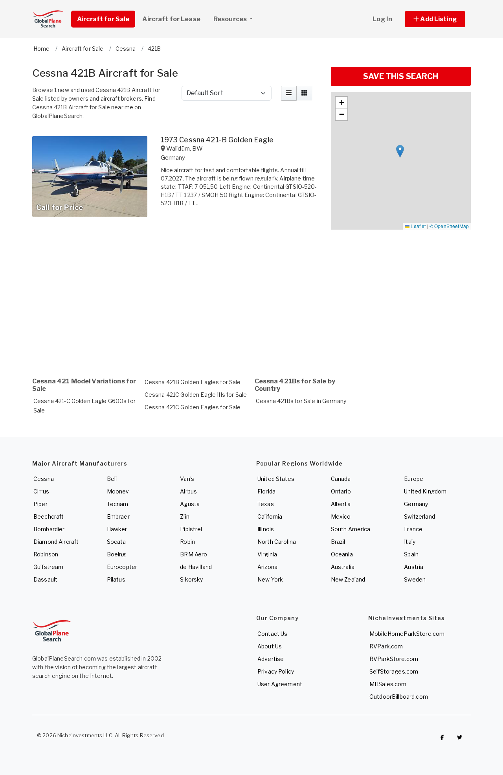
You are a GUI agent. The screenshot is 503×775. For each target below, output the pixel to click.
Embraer (118, 516)
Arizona (267, 566)
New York (270, 579)
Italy (409, 541)
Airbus (188, 491)
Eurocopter (122, 566)
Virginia (267, 554)
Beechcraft (48, 516)
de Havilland (196, 566)
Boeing (116, 554)
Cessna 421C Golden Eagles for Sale (193, 407)
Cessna (43, 478)
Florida (266, 491)
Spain (411, 554)
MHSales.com (388, 684)
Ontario (341, 491)
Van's (187, 478)
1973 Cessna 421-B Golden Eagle (217, 140)
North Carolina (276, 541)
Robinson (45, 554)
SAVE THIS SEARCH (400, 76)
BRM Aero (193, 554)
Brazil (338, 541)
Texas (265, 504)
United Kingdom (425, 491)
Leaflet (417, 226)
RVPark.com (386, 646)
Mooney (118, 491)
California (269, 516)
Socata (116, 541)
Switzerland (419, 516)
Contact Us (272, 633)
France (413, 529)
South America (351, 529)
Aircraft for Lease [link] (171, 19)
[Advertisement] (176, 303)
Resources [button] (230, 19)
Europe (413, 478)
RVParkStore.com (393, 658)
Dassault (45, 579)
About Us (269, 646)
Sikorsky (191, 579)
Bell (112, 478)
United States (275, 478)
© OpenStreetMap (449, 226)
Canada (341, 478)
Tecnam (118, 504)
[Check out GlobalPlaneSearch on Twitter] (459, 737)
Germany (416, 504)
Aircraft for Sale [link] (103, 19)
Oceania (342, 554)
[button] (435, 19)
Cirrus (41, 491)
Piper (40, 504)
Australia (342, 566)
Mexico (341, 516)
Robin (187, 541)
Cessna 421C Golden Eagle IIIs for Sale (196, 394)
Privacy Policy (275, 671)
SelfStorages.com (393, 671)
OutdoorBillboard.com (398, 696)
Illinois (265, 529)
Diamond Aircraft (56, 541)
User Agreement (279, 684)
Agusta (190, 504)
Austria (413, 566)
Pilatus (116, 579)
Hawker (117, 529)
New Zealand (348, 579)
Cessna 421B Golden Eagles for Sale (193, 382)
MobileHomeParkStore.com (406, 633)
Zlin (184, 516)
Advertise (270, 658)
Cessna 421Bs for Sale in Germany (301, 401)
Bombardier (48, 529)
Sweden (415, 579)
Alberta (341, 504)
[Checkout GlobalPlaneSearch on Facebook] (442, 737)
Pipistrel (191, 529)
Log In (382, 19)
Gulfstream (48, 566)
